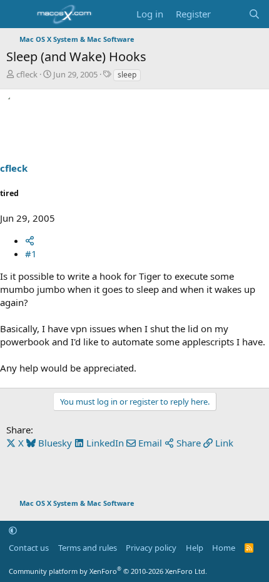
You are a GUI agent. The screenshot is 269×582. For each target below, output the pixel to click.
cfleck (27, 74)
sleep (127, 74)
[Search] (254, 14)
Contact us (29, 547)
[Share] (29, 240)
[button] (12, 530)
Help (194, 547)
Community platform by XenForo (108, 571)
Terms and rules (87, 547)
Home (223, 547)
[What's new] (229, 14)
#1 (31, 253)
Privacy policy (151, 547)
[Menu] (17, 14)
